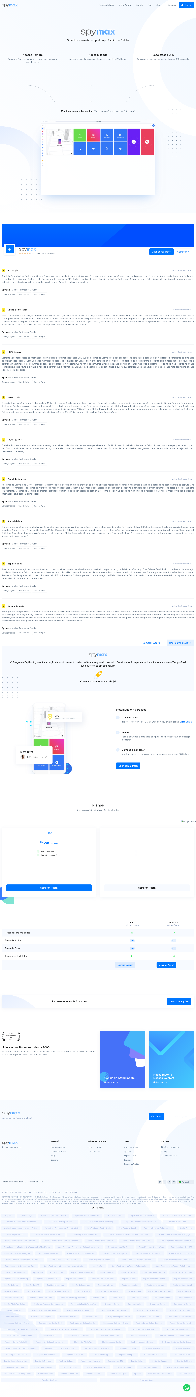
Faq (150, 5)
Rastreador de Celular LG (181, 1323)
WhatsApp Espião (183, 1348)
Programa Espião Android (119, 1317)
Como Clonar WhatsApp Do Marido (20, 1241)
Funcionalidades (106, 5)
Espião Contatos (107, 1272)
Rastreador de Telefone (143, 1329)
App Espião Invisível (127, 1228)
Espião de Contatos (74, 1279)
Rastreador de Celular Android (17, 1323)
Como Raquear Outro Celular (64, 1260)
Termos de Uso (35, 1181)
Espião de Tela (134, 1291)
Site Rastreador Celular (112, 1342)
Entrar (188, 5)
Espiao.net (128, 1160)
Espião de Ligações (130, 1285)
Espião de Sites (33, 1291)
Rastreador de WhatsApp (178, 1329)
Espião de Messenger (96, 1367)
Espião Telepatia (185, 1298)
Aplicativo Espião (115, 1215)
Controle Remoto (45, 1374)
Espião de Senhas (11, 1291)
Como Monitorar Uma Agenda (114, 1253)
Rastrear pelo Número (90, 1361)
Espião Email (117, 1298)
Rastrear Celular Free (110, 1336)
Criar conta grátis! (161, 251)
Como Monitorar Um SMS (49, 1253)
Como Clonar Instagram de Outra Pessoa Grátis (128, 1234)
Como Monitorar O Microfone (151, 1247)
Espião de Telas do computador (17, 1374)
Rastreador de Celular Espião (82, 1323)
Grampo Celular (134, 1304)
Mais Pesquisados (13, 1310)
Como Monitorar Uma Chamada (148, 1253)
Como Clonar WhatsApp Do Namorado (61, 1241)
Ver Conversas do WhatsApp (97, 1348)
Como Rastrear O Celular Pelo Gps (19, 1266)
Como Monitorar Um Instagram (17, 1253)
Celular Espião (185, 1228)
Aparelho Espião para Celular (53, 1215)
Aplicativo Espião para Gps (142, 1215)
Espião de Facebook (183, 1279)
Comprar (172, 5)
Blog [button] (158, 5)
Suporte (139, 5)
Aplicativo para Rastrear (179, 1222)
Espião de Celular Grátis (182, 1272)
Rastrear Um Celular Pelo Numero (50, 1342)
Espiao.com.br (130, 1156)
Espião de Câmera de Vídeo (103, 1279)
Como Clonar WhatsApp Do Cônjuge (174, 1234)
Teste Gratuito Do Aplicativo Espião (60, 1348)
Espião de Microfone (155, 1285)
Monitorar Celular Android (148, 1310)
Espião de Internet (105, 1285)
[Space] (10, 1142)
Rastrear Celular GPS (139, 1336)
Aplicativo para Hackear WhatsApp (141, 1222)
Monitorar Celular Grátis (180, 1310)
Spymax (127, 1151)
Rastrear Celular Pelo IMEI (16, 1342)
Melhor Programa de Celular (44, 1310)
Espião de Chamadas (46, 1355)
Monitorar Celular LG (13, 1317)
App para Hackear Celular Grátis (157, 1228)
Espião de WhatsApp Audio (40, 1298)
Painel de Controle (49, 1380)
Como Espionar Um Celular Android (176, 1241)
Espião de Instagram (81, 1285)
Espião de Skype (126, 1355)
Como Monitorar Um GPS (181, 1247)
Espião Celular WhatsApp (82, 1272)
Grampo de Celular (158, 1304)
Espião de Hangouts (55, 1285)
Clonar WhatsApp (101, 1355)
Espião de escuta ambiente (15, 1361)
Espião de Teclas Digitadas (109, 1291)
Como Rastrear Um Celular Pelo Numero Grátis (63, 1266)
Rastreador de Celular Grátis (115, 1323)
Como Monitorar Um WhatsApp (80, 1253)
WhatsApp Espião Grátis (156, 1348)
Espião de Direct (124, 1367)
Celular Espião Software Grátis (48, 1234)
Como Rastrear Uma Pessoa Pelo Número (173, 1266)
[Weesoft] (10, 5)
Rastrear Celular (50, 1336)
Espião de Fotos (11, 1285)
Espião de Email (129, 1279)
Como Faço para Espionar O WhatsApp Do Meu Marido (27, 1247)
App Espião (97, 1266)
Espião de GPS (32, 1285)
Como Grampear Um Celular (120, 1247)
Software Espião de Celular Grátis (176, 1342)
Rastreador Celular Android (179, 1317)
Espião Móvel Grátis (138, 1298)
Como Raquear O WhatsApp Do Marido (23, 1260)
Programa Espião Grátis (149, 1317)
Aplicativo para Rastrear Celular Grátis (20, 1228)
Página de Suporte (171, 1147)
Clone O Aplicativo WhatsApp (84, 1234)
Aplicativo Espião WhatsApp (87, 1215)
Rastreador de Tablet (15, 1367)
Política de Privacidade (13, 1181)
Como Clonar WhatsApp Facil (100, 1241)
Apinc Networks (131, 1147)
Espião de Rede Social (182, 1285)
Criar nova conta (94, 1151)
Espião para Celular (162, 1298)
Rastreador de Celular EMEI (50, 1323)
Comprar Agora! (39, 294)
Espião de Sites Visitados (58, 1291)
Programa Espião (131, 1164)
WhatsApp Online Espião (16, 1355)
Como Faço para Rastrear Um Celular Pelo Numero (79, 1247)
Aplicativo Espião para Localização (21, 1222)
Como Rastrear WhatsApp (15, 1272)
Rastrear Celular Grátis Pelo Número (174, 1336)
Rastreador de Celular (153, 1355)
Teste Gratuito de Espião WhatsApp (20, 1348)
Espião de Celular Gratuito (153, 1272)
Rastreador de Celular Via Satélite (105, 1329)
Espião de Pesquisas (43, 1367)
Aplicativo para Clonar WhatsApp (99, 1222)
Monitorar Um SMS (68, 1317)
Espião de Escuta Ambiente (155, 1279)
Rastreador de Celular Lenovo (149, 1323)
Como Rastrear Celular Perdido (176, 1260)
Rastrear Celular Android (79, 1336)
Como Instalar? (170, 1156)
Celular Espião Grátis (15, 1234)
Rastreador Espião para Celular (19, 1336)
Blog (53, 1156)
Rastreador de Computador (160, 1374)
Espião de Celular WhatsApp (16, 1279)
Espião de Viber (185, 1291)
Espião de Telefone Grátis (159, 1291)
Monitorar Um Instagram (41, 1317)
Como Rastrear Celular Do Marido (136, 1260)
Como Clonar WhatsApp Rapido (136, 1241)
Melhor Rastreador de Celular (113, 1310)
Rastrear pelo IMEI (115, 1361)
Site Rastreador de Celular (142, 1342)
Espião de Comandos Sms (47, 1279)
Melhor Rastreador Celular (78, 1310)
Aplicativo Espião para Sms (60, 1222)
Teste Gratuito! (24, 294)
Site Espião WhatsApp (83, 1342)
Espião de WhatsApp (13, 1298)
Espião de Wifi (98, 1298)
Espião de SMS (83, 1291)
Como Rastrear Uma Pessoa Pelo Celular (128, 1266)
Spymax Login (26, 1215)
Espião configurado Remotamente (48, 1304)
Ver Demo (156, 1116)
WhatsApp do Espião (127, 1348)
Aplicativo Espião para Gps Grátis (177, 1215)
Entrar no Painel (94, 1147)
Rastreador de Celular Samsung (64, 1329)
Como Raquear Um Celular (99, 1260)
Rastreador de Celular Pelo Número (22, 1329)
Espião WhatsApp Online (14, 1304)
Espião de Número (43, 1361)
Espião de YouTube (182, 1355)
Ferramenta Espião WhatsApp (83, 1304)
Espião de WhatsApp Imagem (72, 1298)
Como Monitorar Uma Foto (180, 1253)
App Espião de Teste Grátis (99, 1228)
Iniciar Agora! (125, 5)
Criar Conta (186, 722)
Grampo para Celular (183, 1304)
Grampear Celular (112, 1304)
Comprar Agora (152, 642)
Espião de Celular (128, 1272)
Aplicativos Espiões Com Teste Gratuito (62, 1228)
